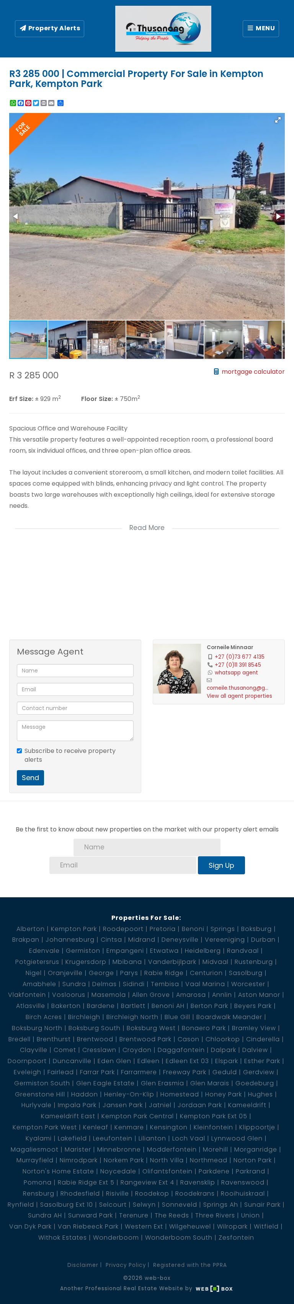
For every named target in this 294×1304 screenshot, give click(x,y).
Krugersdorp (85, 961)
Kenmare (129, 1127)
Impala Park (77, 1105)
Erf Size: (21, 399)
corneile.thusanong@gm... (239, 688)
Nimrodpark (79, 1160)
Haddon (84, 1094)
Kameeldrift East (68, 1116)
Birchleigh (84, 1017)
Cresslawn (99, 1049)
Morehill (215, 1149)
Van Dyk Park (30, 1226)
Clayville (33, 1049)
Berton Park (209, 1005)
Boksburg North (37, 1028)
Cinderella (263, 1039)
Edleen (148, 1061)
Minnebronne (119, 1149)
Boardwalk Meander (229, 1017)
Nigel (34, 973)
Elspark (226, 1061)
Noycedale (118, 1171)
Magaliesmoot (35, 1149)
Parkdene (214, 1171)
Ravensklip (197, 1182)
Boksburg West (151, 1028)
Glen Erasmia (162, 1083)
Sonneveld (179, 1204)
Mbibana (127, 961)
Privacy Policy (126, 1265)
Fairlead (60, 1072)
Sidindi (134, 984)
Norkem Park (124, 1160)
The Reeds (172, 1215)
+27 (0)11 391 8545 (238, 665)
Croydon (137, 1049)
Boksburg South (95, 1028)
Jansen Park (123, 1105)
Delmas (104, 984)
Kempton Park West (45, 1127)
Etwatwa (164, 950)
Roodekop (152, 1193)
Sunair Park (262, 1204)
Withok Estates (62, 1237)
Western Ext (144, 1226)
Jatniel (160, 1105)
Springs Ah (220, 1204)
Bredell (19, 1039)
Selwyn (144, 1204)
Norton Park (253, 1160)
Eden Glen (114, 1061)
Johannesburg (70, 939)
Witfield (266, 1226)
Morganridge (255, 1149)
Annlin (222, 994)
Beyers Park (253, 1005)
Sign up (221, 865)
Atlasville (30, 1005)
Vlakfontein (27, 994)
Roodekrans (195, 1193)
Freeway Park (184, 1072)
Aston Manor (259, 994)
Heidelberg (203, 950)
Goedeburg (254, 1083)
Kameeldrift (247, 1105)
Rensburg (38, 1193)
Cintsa (111, 939)
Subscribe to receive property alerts (70, 755)
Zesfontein (236, 1237)
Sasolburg (246, 973)
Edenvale (44, 950)
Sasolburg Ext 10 (66, 1204)
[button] (278, 120)
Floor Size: (97, 399)
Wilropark (232, 1226)
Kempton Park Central (137, 1116)
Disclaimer (82, 1265)
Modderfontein (172, 1149)
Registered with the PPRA (190, 1265)
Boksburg (256, 928)
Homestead (179, 1094)
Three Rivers (215, 1215)
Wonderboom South (178, 1237)
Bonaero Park (204, 1028)
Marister (78, 1149)
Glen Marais (209, 1083)
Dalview (255, 1049)
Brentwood (95, 1039)
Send (30, 777)
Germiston (83, 950)
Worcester (248, 984)
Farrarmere (139, 1072)
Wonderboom (116, 1237)
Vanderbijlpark (172, 961)
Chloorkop (223, 1039)
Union (250, 1215)
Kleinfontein (213, 1127)
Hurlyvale (36, 1105)
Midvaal (216, 961)
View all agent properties (239, 696)
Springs (223, 928)
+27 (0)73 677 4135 (240, 657)
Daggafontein (181, 1049)
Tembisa (165, 984)
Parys (129, 973)
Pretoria (163, 928)
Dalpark (223, 1049)
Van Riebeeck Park (88, 1226)
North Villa (167, 1160)
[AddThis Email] (52, 103)
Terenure (134, 1215)
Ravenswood (243, 1182)
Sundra (74, 984)
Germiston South (42, 1083)
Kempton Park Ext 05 (213, 1116)
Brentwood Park (145, 1039)
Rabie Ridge (164, 973)
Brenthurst (54, 1039)
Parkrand (250, 1171)
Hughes (260, 1094)
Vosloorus (68, 994)
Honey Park (223, 1094)
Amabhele (39, 984)
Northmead (208, 1160)
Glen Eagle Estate (105, 1083)
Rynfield (21, 1204)
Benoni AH (168, 1005)
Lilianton (152, 1138)
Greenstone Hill (40, 1094)
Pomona (38, 1182)
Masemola (108, 994)
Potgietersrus (37, 961)
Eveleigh (27, 1072)
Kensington (169, 1127)
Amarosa (191, 994)
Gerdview (258, 1072)
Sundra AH (45, 1215)
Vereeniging (225, 939)
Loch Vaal (188, 1138)
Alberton (30, 928)
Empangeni (125, 950)
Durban (263, 939)
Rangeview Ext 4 (147, 1182)
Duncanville (72, 1061)
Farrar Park (97, 1072)
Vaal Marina (205, 984)
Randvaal (243, 950)
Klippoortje (257, 1127)
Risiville (117, 1193)
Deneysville (180, 939)
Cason (188, 1039)
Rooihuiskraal (243, 1193)
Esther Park (262, 1061)
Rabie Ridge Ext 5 (86, 1182)
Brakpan (25, 939)
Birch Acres (44, 1017)
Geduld (224, 1072)
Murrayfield (35, 1160)
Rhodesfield (80, 1193)
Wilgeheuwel (190, 1226)
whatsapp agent (236, 672)
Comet (65, 1049)
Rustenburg (254, 961)
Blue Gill (177, 1017)
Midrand (141, 939)
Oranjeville (65, 973)
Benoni (193, 928)
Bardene (101, 1005)
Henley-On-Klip (129, 1094)
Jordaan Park (200, 1105)
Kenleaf (95, 1127)
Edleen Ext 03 (187, 1061)
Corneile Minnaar (230, 647)
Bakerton (66, 1005)
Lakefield (72, 1138)
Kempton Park (74, 928)
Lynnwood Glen (237, 1138)
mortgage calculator (252, 371)
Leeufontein (112, 1138)
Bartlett (133, 1005)
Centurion (206, 973)
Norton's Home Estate (58, 1171)
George (101, 973)
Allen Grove (151, 994)
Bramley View (254, 1028)
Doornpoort (27, 1061)
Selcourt (113, 1204)
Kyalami (39, 1138)
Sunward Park (90, 1215)
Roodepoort (123, 928)
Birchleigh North (132, 1017)
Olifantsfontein (167, 1171)
